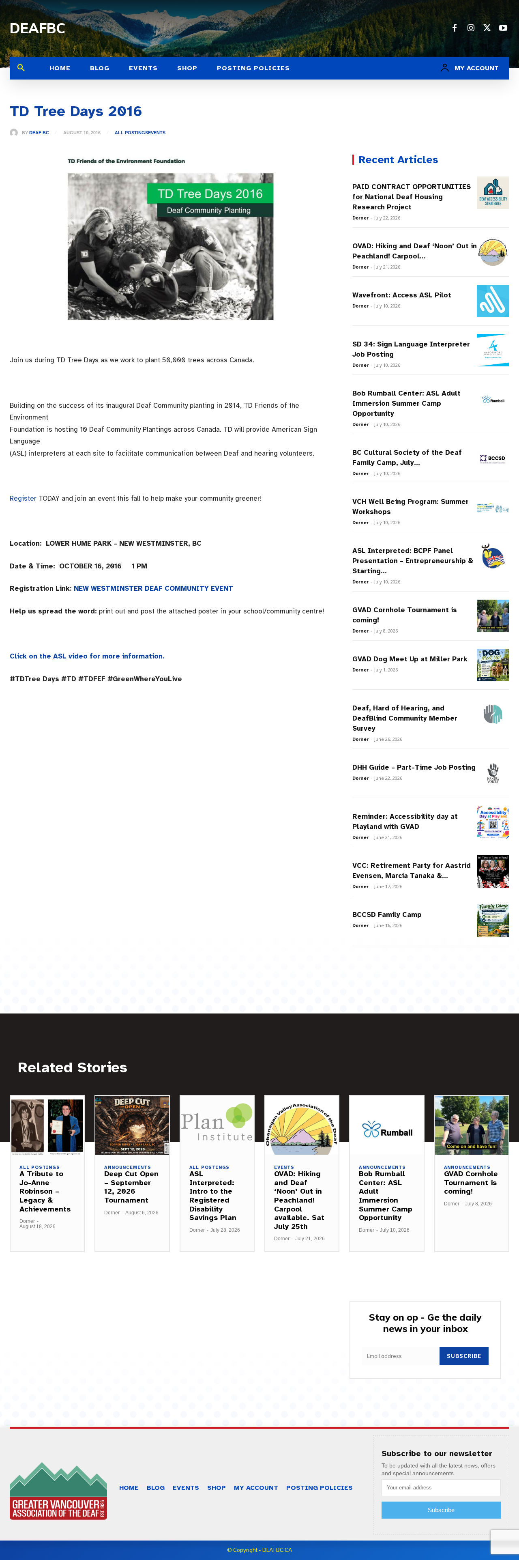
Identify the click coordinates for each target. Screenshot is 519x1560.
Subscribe (464, 1356)
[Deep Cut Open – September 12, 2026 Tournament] (132, 1125)
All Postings (131, 133)
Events (156, 133)
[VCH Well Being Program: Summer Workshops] (493, 507)
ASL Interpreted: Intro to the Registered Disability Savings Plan (212, 1195)
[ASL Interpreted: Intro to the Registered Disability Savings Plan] (217, 1125)
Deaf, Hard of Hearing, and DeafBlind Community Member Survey (404, 718)
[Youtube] (503, 28)
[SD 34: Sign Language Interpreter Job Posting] (493, 350)
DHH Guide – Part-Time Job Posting (414, 767)
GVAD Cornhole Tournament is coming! (471, 1182)
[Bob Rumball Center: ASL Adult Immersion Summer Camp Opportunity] (493, 399)
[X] (487, 28)
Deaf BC (39, 133)
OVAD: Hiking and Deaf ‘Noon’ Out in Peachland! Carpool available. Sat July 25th (299, 1200)
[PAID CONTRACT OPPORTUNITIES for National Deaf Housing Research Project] (493, 192)
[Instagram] (471, 28)
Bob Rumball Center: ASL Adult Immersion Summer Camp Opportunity (406, 403)
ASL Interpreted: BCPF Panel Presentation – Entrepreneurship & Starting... (412, 561)
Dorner (360, 218)
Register (23, 498)
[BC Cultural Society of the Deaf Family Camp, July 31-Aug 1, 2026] (493, 458)
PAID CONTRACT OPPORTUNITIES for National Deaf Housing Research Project (411, 197)
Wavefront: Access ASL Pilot (401, 295)
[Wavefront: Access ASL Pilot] (493, 301)
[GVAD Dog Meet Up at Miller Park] (493, 665)
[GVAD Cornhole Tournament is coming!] (493, 616)
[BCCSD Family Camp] (493, 920)
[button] (21, 68)
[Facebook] (454, 28)
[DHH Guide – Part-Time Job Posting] (493, 773)
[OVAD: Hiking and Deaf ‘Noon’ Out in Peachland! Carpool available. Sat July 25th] (493, 252)
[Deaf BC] (16, 133)
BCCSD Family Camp (387, 914)
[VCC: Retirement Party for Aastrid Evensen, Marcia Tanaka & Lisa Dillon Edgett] (493, 871)
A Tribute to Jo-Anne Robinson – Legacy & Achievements (45, 1191)
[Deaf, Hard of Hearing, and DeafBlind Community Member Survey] (493, 714)
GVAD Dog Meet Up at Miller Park (410, 659)
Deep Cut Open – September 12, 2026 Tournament (131, 1187)
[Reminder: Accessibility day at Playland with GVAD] (493, 822)
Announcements (127, 1167)
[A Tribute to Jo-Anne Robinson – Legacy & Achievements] (47, 1125)
